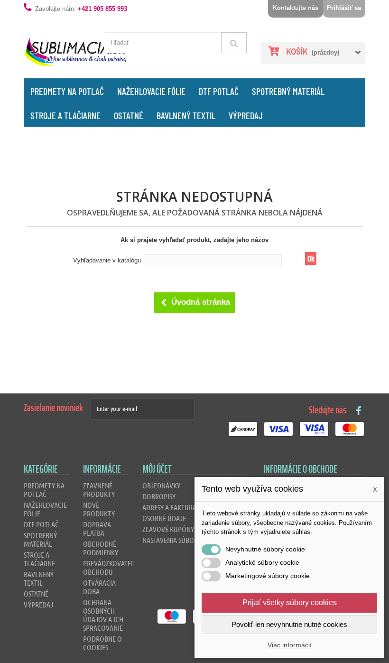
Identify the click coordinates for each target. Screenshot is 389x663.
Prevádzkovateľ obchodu (108, 567)
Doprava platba (97, 528)
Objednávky (161, 485)
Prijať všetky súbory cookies (289, 602)
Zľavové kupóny (168, 528)
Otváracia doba (99, 587)
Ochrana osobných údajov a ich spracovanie (103, 615)
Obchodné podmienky (100, 548)
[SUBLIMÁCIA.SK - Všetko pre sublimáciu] (76, 51)
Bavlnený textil (186, 115)
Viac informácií (290, 645)
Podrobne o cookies (102, 643)
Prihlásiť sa (344, 7)
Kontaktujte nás (295, 7)
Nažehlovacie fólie (151, 91)
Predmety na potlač (67, 91)
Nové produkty (99, 509)
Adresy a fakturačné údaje (185, 507)
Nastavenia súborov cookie (186, 539)
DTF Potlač (219, 91)
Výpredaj (246, 115)
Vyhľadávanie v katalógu (107, 260)
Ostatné (128, 115)
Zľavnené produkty (99, 489)
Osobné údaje (164, 518)
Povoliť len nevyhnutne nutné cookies (289, 624)
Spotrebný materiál (288, 91)
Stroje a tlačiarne (65, 115)
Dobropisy (159, 496)
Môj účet (157, 469)
